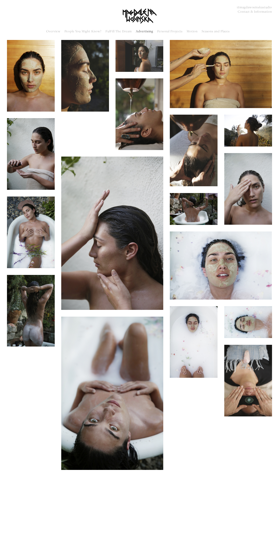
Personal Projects (170, 31)
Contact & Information (255, 11)
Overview (53, 31)
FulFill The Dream (118, 31)
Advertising (144, 31)
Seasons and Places (216, 31)
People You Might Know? (83, 31)
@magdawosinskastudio (254, 7)
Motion (192, 31)
